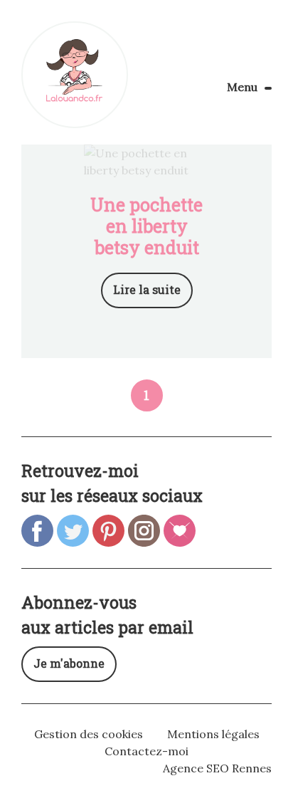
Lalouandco (74, 74)
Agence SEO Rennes (217, 768)
